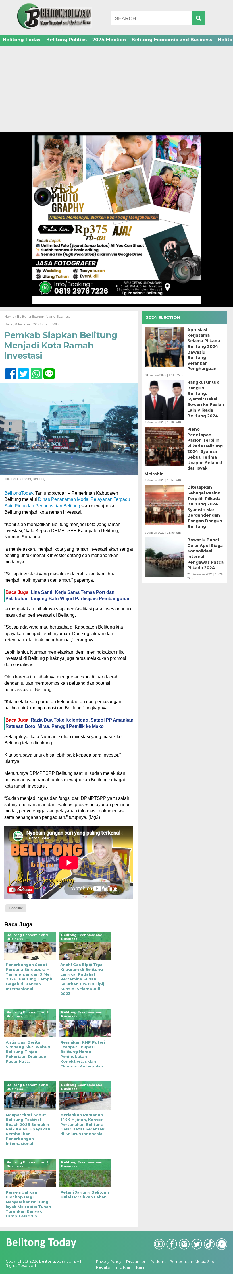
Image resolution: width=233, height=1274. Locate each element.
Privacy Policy (108, 1261)
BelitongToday (18, 493)
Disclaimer (135, 1261)
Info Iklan (123, 1267)
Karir (140, 1267)
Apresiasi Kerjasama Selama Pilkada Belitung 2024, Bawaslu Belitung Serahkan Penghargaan (203, 349)
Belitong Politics (66, 39)
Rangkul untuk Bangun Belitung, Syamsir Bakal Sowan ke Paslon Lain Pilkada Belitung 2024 (205, 399)
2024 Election (109, 39)
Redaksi (103, 1267)
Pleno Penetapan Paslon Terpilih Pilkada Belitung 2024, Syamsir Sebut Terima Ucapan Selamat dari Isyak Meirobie (184, 451)
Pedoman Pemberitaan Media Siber (183, 1261)
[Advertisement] (116, 89)
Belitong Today (22, 39)
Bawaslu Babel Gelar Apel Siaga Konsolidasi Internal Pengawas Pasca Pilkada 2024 (205, 553)
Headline (16, 908)
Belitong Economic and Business (172, 39)
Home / (10, 316)
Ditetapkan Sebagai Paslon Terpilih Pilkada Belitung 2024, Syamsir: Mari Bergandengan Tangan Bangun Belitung (204, 507)
